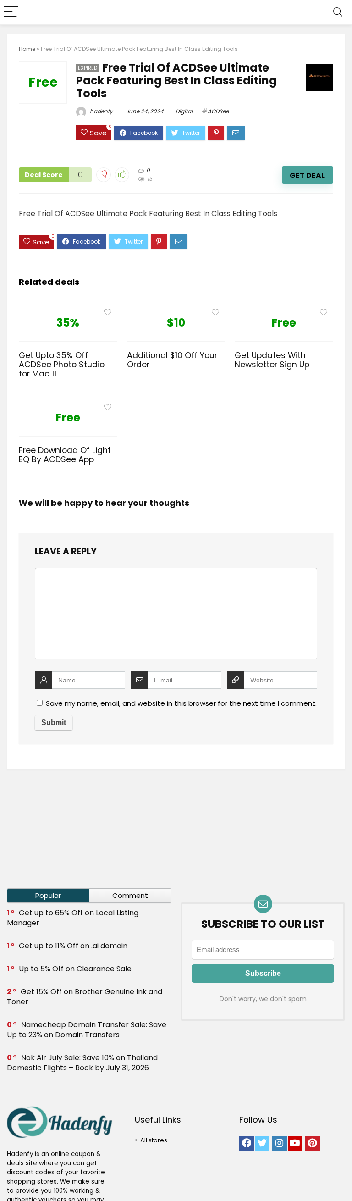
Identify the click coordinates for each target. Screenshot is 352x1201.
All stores (153, 1140)
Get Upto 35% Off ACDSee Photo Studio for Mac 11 (61, 364)
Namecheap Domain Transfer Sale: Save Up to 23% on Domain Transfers (86, 1029)
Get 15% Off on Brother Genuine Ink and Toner (84, 996)
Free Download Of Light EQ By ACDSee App (65, 455)
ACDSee (218, 111)
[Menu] (11, 12)
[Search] (338, 12)
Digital (184, 111)
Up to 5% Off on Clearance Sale (75, 968)
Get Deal (307, 175)
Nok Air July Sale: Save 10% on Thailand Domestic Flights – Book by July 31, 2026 (82, 1062)
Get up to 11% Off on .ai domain (73, 946)
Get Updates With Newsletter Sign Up (272, 360)
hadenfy (100, 111)
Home (27, 49)
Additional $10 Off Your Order (172, 360)
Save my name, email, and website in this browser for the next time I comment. (181, 703)
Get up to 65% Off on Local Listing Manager (72, 918)
